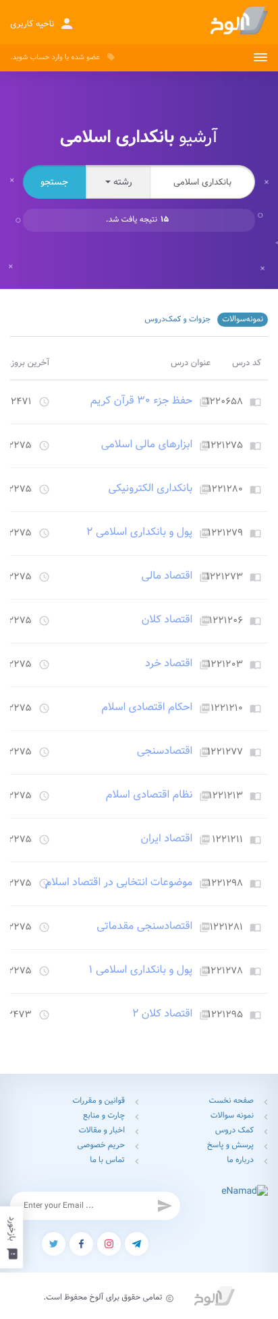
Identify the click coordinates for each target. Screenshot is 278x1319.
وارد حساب (46, 57)
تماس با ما (107, 1160)
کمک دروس (234, 1130)
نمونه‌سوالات (242, 319)
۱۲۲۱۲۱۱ (227, 840)
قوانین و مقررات (98, 1101)
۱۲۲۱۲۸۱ (226, 927)
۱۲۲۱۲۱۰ (227, 708)
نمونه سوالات (232, 1115)
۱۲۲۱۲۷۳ (224, 577)
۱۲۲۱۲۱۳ (225, 796)
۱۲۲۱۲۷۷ (225, 752)
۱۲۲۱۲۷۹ (225, 533)
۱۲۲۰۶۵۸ (224, 402)
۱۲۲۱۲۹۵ (225, 1015)
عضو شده (86, 57)
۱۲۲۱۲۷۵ (225, 446)
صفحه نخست (231, 1101)
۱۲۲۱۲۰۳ (225, 664)
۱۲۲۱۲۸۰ (225, 489)
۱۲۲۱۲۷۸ (225, 971)
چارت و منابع (104, 1115)
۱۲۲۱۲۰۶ (226, 621)
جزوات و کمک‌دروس (177, 319)
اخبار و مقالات (102, 1130)
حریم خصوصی (101, 1145)
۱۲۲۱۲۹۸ (225, 883)
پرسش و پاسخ (230, 1145)
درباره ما (240, 1160)
